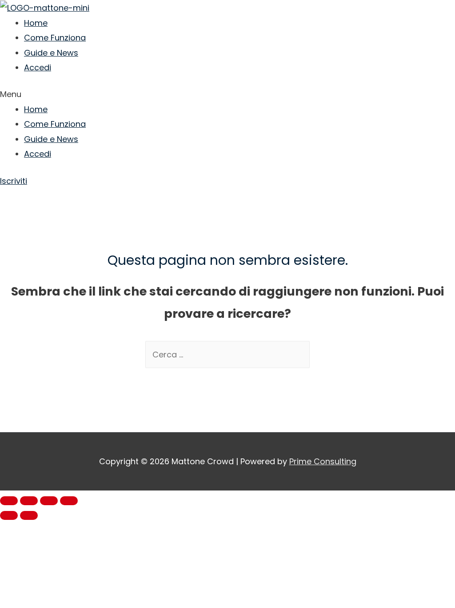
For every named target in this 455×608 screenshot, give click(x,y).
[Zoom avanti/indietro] (69, 500)
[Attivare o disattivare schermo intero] (49, 500)
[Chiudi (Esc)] (9, 500)
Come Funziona (55, 37)
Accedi (37, 67)
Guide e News (51, 52)
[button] (227, 94)
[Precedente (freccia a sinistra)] (9, 515)
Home (36, 22)
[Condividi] (29, 500)
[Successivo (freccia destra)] (29, 515)
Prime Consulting (322, 461)
